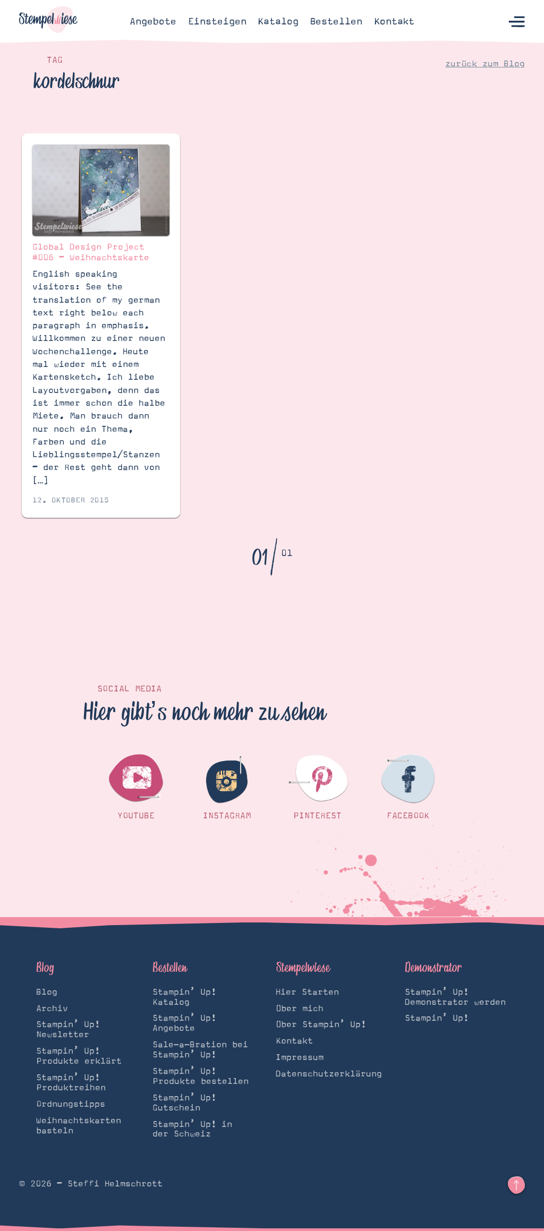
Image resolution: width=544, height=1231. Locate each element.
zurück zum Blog (485, 64)
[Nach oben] (516, 1185)
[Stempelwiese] (48, 21)
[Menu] (516, 21)
